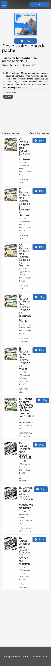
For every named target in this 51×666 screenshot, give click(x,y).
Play (27, 40)
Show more (11, 92)
